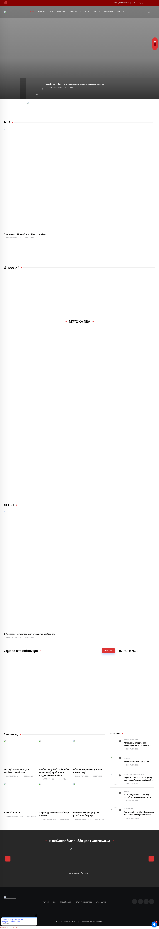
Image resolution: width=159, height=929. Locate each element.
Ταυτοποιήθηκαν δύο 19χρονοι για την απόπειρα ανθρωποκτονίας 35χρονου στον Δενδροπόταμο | (139, 814)
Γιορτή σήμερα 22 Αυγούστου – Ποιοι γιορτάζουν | (25, 234)
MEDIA (87, 12)
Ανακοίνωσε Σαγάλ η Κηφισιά (136, 761)
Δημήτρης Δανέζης (79, 873)
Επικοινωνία (101, 902)
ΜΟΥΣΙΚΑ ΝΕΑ (75, 12)
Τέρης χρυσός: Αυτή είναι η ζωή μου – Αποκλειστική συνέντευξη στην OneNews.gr (138, 780)
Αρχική (46, 902)
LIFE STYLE (108, 12)
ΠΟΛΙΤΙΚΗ (42, 12)
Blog (54, 902)
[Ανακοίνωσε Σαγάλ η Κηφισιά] (115, 761)
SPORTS (97, 12)
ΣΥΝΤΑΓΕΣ (121, 12)
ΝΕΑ (51, 12)
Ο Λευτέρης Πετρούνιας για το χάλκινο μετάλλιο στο (30, 634)
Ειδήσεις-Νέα (129, 809)
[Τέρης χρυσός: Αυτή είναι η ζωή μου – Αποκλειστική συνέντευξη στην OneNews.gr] (115, 779)
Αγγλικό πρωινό (12, 812)
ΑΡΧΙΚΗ (31, 12)
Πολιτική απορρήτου (83, 902)
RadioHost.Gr (97, 922)
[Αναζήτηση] (149, 11)
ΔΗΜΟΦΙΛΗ (61, 12)
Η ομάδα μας (65, 902)
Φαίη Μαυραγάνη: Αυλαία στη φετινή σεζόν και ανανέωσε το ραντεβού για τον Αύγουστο (137, 797)
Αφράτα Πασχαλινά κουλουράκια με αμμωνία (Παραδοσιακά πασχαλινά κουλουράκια (54, 772)
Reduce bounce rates (9, 927)
